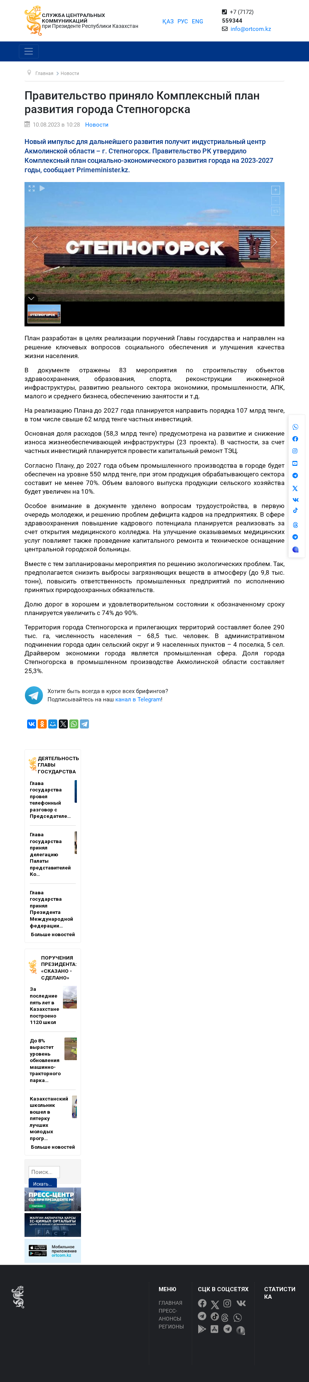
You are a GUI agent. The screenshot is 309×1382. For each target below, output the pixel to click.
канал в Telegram (138, 699)
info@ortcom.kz (251, 29)
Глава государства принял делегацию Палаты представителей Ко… (50, 854)
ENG (197, 21)
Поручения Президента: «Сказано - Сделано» (59, 968)
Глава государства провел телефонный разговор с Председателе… (50, 799)
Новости (97, 124)
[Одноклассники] (42, 723)
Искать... (42, 1184)
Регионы (171, 1327)
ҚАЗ (168, 21)
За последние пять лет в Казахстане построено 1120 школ (44, 1005)
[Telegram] (84, 723)
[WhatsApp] (73, 723)
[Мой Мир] (52, 723)
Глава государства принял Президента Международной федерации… (51, 909)
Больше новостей (53, 934)
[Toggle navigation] (29, 51)
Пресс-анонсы (170, 1315)
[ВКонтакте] (31, 723)
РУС (182, 21)
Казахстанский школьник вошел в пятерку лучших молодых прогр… (49, 1118)
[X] (63, 723)
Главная (170, 1303)
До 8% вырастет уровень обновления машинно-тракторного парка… (45, 1060)
